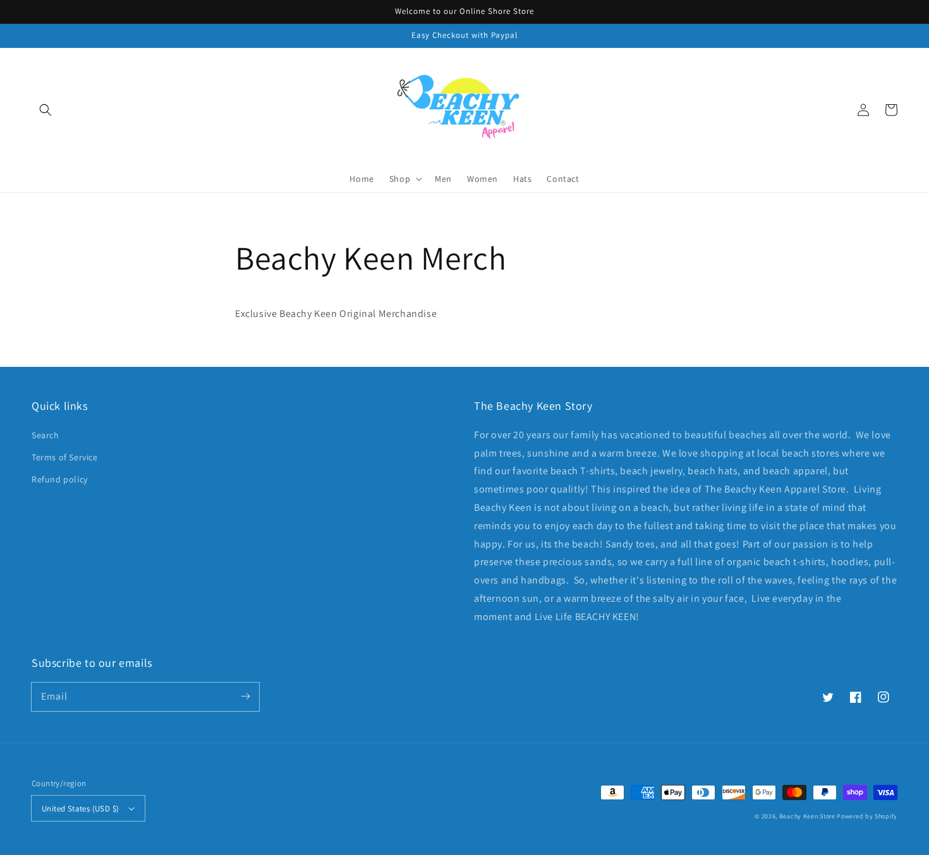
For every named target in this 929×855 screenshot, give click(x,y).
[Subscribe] (245, 696)
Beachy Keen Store (807, 816)
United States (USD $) (80, 808)
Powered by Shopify (867, 816)
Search (45, 435)
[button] (45, 110)
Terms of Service (65, 457)
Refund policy (60, 479)
